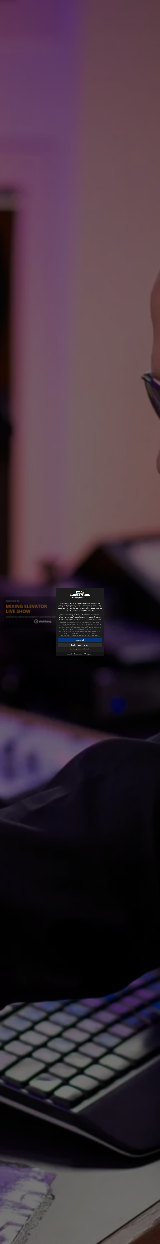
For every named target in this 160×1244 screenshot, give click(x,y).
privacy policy (97, 619)
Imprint (69, 654)
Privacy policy (78, 654)
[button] (80, 640)
